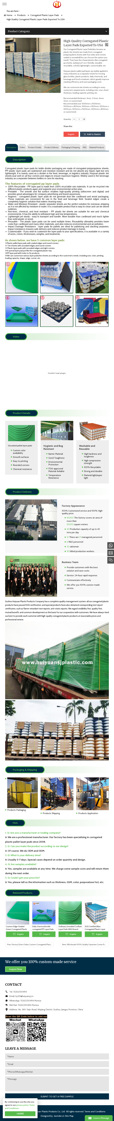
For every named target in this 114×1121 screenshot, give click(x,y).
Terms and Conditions (94, 1111)
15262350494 (20, 991)
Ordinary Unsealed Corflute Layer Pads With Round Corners (70, 928)
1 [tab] (26, 91)
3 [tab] (31, 91)
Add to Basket (94, 134)
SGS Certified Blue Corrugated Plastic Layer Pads (95, 928)
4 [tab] (34, 91)
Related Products (97, 147)
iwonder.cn (59, 1116)
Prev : (30, 944)
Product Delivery (51, 147)
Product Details (34, 147)
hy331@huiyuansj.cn (24, 996)
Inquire (71, 134)
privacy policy (22, 1105)
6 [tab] (40, 91)
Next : (85, 944)
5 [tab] (37, 91)
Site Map (69, 1116)
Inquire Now (15, 969)
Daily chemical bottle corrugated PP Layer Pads (43, 927)
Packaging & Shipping (71, 147)
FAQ (84, 147)
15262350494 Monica (30, 1000)
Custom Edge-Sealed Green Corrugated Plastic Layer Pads (16, 928)
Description (12, 147)
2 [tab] (29, 91)
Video (22, 147)
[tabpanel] (33, 65)
